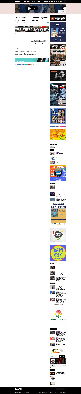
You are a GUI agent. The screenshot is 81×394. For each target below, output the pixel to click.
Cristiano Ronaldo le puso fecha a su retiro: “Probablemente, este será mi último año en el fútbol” (60, 288)
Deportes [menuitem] (51, 1)
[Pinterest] (29, 64)
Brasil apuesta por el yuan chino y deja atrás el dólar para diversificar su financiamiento (60, 340)
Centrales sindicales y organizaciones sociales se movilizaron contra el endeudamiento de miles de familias (61, 188)
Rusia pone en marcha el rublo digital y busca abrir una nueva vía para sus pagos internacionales (61, 195)
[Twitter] (47, 22)
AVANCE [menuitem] (55, 1)
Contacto (56, 392)
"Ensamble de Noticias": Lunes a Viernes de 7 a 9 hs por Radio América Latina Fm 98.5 (61, 378)
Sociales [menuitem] (38, 1)
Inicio (15, 15)
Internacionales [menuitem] (45, 1)
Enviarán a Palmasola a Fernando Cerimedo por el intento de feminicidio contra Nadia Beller (61, 268)
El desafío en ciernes (59, 157)
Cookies (40, 392)
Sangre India (58, 162)
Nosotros (64, 392)
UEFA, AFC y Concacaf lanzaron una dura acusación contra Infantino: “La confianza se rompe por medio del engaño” (61, 294)
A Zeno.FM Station (52, 367)
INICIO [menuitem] (25, 1)
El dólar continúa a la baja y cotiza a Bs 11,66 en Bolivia (61, 200)
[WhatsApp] (48, 22)
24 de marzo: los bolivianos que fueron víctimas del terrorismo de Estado (60, 384)
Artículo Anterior (17, 67)
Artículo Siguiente (46, 67)
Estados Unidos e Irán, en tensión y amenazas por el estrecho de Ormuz (60, 345)
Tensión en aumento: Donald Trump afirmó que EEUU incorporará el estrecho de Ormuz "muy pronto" (61, 334)
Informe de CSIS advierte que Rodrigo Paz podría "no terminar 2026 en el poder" (61, 273)
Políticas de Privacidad (45, 392)
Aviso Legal (52, 392)
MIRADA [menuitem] (59, 1)
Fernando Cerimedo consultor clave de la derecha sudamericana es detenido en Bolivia (61, 279)
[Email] (31, 64)
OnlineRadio (60, 392)
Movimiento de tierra (59, 153)
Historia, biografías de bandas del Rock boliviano (60, 373)
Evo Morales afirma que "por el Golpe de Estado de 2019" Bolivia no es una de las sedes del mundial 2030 (61, 301)
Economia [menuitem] (33, 1)
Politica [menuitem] (28, 1)
